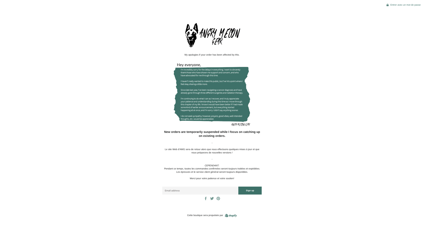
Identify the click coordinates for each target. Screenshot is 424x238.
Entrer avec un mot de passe (405, 4)
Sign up (250, 190)
